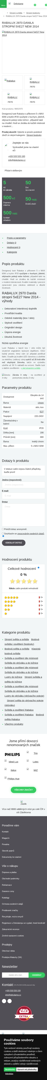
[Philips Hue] (12, 780)
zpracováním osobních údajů (30, 534)
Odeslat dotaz (13, 543)
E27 (42, 412)
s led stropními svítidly (30, 368)
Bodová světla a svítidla (17, 649)
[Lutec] (34, 763)
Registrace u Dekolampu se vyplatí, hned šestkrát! (23, 923)
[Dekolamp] (17, 4)
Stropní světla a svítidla (17, 639)
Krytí (5, 428)
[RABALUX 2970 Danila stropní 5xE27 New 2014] (23, 52)
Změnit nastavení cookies (13, 936)
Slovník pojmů (8, 851)
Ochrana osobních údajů (12, 904)
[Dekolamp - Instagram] (9, 1001)
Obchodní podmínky (10, 878)
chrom (41, 403)
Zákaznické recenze (10, 929)
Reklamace (7, 885)
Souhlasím (10, 1069)
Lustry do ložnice (13, 677)
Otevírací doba (8, 951)
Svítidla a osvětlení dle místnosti (21, 658)
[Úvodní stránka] (4, 13)
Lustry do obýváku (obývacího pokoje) (24, 696)
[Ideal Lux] (12, 763)
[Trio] (34, 754)
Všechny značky (23, 790)
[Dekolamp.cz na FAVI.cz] (24, 1020)
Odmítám (9, 1074)
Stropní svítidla (16, 13)
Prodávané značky (10, 910)
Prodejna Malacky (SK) (12, 957)
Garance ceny (8, 891)
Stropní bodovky (33, 13)
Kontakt (5, 832)
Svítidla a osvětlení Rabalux (19, 710)
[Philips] (12, 754)
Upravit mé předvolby (27, 1069)
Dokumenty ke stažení (11, 857)
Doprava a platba (9, 872)
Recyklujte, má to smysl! (12, 916)
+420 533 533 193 (16, 156)
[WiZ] (34, 771)
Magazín (5, 838)
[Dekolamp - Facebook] (4, 1001)
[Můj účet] (39, 4)
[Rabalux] (12, 83)
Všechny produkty (14, 724)
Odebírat (37, 975)
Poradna (5, 844)
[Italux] (12, 771)
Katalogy (5, 898)
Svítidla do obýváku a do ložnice (21, 663)
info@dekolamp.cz (16, 160)
